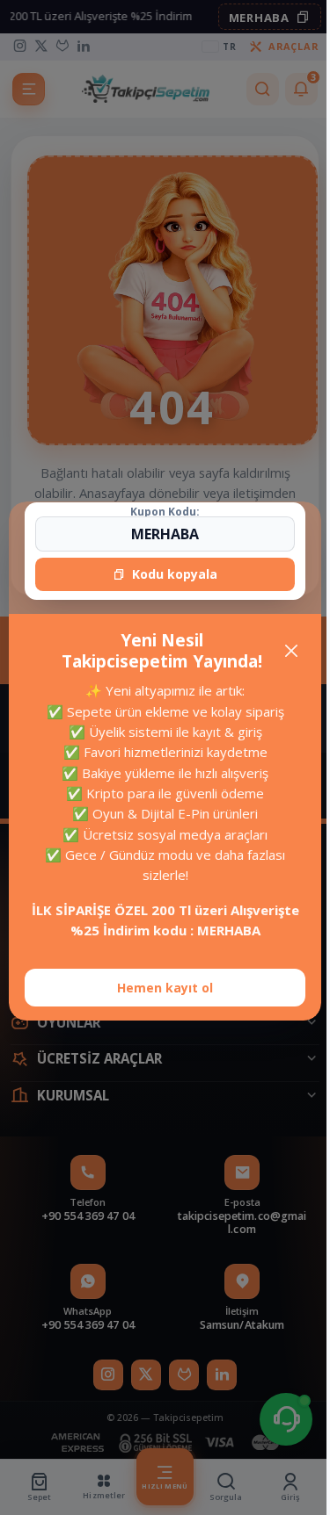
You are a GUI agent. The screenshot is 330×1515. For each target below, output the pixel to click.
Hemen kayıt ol (159, 987)
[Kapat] (284, 651)
